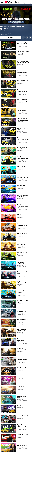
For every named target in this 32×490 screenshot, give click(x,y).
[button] (16, 15)
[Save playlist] (23, 37)
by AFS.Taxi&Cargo (6, 28)
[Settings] (22, 2)
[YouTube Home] (8, 2)
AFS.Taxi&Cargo (20, 45)
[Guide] (2, 2)
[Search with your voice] (18, 2)
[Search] (16, 2)
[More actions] (30, 37)
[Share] (26, 37)
